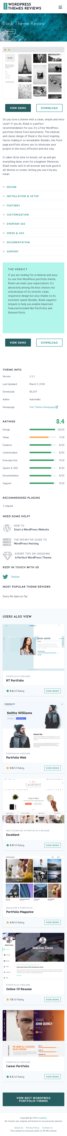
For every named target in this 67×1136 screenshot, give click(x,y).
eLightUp (42, 1117)
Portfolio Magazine (20, 912)
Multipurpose (14, 830)
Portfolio (9, 31)
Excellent (12, 835)
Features (13, 205)
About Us (18, 1127)
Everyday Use (16, 223)
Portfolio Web (16, 757)
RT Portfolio (15, 680)
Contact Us (47, 1127)
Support (13, 251)
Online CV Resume (19, 989)
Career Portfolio (17, 1066)
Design (11, 187)
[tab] (33, 187)
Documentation (18, 242)
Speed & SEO (15, 233)
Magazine (12, 907)
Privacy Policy (32, 1127)
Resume (25, 676)
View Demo (52, 691)
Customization (18, 214)
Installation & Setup (23, 196)
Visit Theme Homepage (42, 407)
